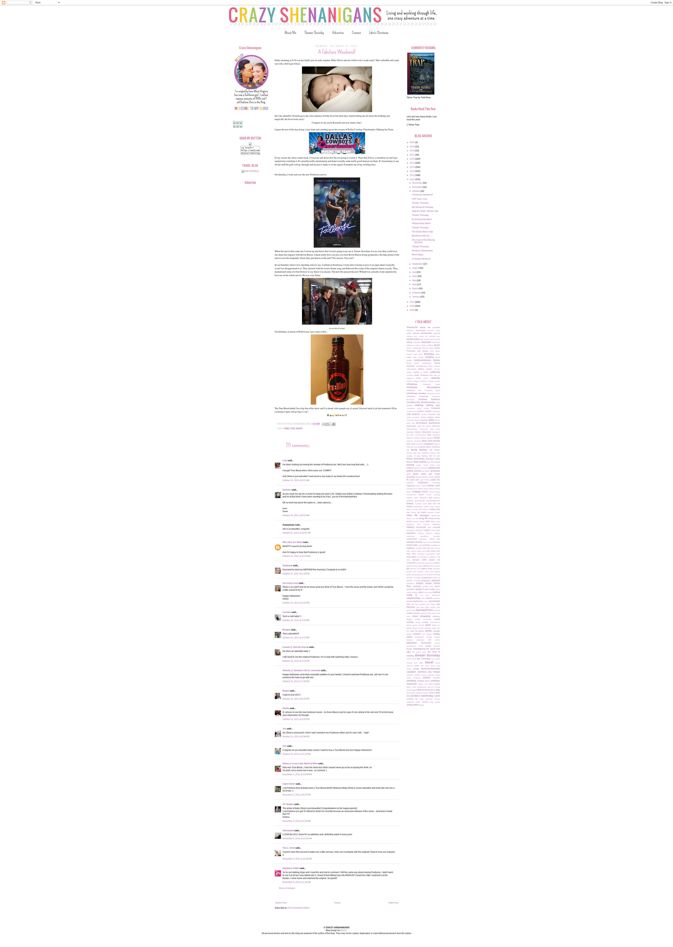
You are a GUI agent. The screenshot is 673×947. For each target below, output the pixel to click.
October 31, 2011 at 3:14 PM (296, 661)
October (416, 191)
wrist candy (435, 702)
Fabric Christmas (378, 32)
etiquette (410, 447)
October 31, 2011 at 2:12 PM (296, 603)
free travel (435, 462)
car (435, 375)
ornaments (411, 563)
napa (420, 545)
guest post (415, 480)
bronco (437, 369)
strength (436, 631)
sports (428, 625)
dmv (412, 435)
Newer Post (281, 903)
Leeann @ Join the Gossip (295, 647)
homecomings (434, 492)
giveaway (435, 471)
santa (427, 607)
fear (419, 453)
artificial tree (434, 336)
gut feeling (425, 480)
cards (418, 378)
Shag (429, 613)
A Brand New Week (421, 223)
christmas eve (414, 390)
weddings (435, 681)
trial (422, 666)
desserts (436, 426)
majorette (436, 524)
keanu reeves (412, 509)
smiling (417, 619)
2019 (412, 146)
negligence (435, 545)
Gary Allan (424, 468)
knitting (433, 509)
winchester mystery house (417, 693)
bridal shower (434, 366)
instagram (423, 498)
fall (408, 450)
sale (408, 604)
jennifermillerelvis (433, 501)
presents (436, 580)
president (410, 583)
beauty (425, 351)
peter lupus (418, 566)
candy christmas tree (423, 375)
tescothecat (411, 646)
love (428, 521)
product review (423, 583)
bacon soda (435, 339)
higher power (423, 489)
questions (411, 589)
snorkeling (427, 619)
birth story (418, 354)
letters (409, 515)
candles (410, 375)
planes (437, 572)
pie (408, 568)
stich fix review (417, 631)
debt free (411, 423)
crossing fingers (413, 420)
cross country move (430, 417)
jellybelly (410, 501)
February (416, 292)
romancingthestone (415, 601)
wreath (425, 702)
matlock (426, 530)
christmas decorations (423, 387)
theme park (411, 659)
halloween (423, 482)
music (409, 545)
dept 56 (421, 426)
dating (431, 420)
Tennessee (426, 643)
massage (410, 530)
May (414, 280)
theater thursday (427, 655)
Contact (356, 32)
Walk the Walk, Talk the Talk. (425, 211)
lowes (433, 521)
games (417, 468)
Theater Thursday (314, 32)
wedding (411, 680)
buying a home (420, 372)
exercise (422, 447)
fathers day (411, 453)
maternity (418, 530)
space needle (418, 625)
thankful (436, 646)
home (425, 492)
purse (437, 586)
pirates (409, 572)
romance (436, 598)
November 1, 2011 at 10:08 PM (297, 774)
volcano (410, 675)
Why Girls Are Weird (293, 542)
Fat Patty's (434, 450)
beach (437, 345)
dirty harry (435, 429)
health (437, 486)
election (410, 441)
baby (416, 339)
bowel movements (422, 363)
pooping (415, 575)
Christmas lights (432, 390)
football (422, 462)
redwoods (436, 595)
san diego (431, 604)
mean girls (435, 530)
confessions (411, 411)
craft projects (413, 414)
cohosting (410, 408)
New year (421, 551)
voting (424, 675)
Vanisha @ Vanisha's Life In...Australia (301, 670)
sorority (425, 622)
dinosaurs (424, 429)
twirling (416, 669)
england (436, 444)
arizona (410, 336)
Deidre (286, 708)
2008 (412, 310)
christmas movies (416, 393)
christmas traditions (429, 399)
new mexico (412, 551)
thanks (409, 649)
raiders (421, 592)
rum (425, 601)
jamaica (437, 498)
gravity (431, 477)
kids (420, 509)
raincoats (428, 592)
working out (412, 699)
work (437, 695)
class (438, 402)
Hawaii (430, 485)
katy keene (435, 507)
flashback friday (433, 459)
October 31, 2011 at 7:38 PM (296, 681)
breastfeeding (421, 366)
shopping (425, 616)
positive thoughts (414, 578)
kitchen (426, 509)
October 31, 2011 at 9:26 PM (296, 719)
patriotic (410, 566)
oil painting (421, 557)
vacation (411, 671)
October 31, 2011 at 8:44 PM (296, 699)
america (430, 330)
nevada (419, 548)
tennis (437, 643)
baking (409, 342)
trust (438, 666)
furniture (410, 468)
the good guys (419, 652)
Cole (285, 460)
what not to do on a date (428, 690)
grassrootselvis (422, 477)
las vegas (421, 512)
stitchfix (428, 631)
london (415, 521)
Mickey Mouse (425, 533)
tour (415, 663)
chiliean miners (434, 381)
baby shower (424, 339)
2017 (412, 155)
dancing (424, 420)
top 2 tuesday (423, 658)
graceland (411, 477)
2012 (412, 175)
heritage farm (412, 489)
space (409, 625)
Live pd (415, 518)
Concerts (435, 408)
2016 (412, 159)
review (429, 598)
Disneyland (426, 432)
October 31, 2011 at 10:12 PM (297, 754)
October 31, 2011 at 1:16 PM (296, 573)
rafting (414, 592)
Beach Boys (428, 348)
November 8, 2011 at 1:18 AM (297, 882)
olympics (416, 560)
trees (417, 666)
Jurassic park (421, 504)
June (414, 276)
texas (421, 646)
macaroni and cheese (418, 524)
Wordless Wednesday (422, 250)
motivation (423, 539)
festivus (433, 453)
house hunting (433, 495)
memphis (411, 533)
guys (433, 479)
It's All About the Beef (421, 219)
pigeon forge (426, 568)
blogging (429, 357)
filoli (430, 456)
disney (418, 432)
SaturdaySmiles (424, 610)
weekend (412, 683)
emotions (420, 444)
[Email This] (324, 424)
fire (434, 456)
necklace (426, 545)
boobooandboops (422, 360)
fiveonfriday (419, 459)
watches (431, 675)
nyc (438, 554)
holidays (416, 491)
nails (415, 545)
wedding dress (423, 681)
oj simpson (431, 557)
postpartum (426, 577)
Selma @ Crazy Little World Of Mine (300, 763)
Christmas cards (431, 384)
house (421, 494)
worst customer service (429, 699)
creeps (424, 414)
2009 (412, 306)
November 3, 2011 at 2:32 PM (297, 821)
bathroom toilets (413, 345)
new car (426, 548)
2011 (412, 179)
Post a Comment (287, 888)
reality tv (412, 595)
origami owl (434, 560)
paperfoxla (429, 563)
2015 (412, 163)
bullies (409, 372)
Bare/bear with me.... (421, 235)
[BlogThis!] (327, 424)
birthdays (429, 353)
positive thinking (433, 575)
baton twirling (427, 345)
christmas (412, 384)
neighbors (411, 548)
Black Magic (417, 254)
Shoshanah (288, 830)
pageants (420, 563)
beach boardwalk (414, 348)
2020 (412, 142)
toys (421, 663)
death (437, 420)
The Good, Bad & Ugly (422, 231)
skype (409, 619)
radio (432, 589)
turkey (409, 669)
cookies (420, 411)
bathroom (436, 342)
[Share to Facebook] (334, 424)
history (431, 489)
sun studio (426, 634)
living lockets (434, 518)
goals (415, 474)
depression (411, 426)
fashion (423, 449)
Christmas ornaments (417, 396)
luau (438, 521)
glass (409, 474)
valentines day (424, 672)
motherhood (412, 539)
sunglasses (419, 637)
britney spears (425, 369)
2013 (412, 171)
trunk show (430, 666)
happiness (411, 486)
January (416, 296)
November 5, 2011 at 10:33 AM (297, 838)
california (435, 372)
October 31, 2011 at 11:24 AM (296, 556)
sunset (437, 637)
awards (410, 339)
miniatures (411, 536)
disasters (410, 432)
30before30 (412, 327)
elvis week (411, 444)
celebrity (435, 378)
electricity (417, 441)
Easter (437, 437)
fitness (410, 459)
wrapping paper (413, 702)
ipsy (430, 497)
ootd (424, 560)
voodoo (417, 675)
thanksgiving (419, 649)
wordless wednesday (422, 695)
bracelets (410, 366)
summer (417, 634)
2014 (412, 167)
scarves (437, 610)
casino (425, 378)
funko (425, 465)
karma (426, 507)
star (285, 746)
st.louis (420, 628)
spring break (412, 628)
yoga (422, 705)
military (437, 533)
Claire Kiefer (289, 784)
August (415, 268)
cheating (423, 381)
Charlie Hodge (413, 381)
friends (410, 464)
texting (428, 646)
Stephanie (288, 565)
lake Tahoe (411, 512)
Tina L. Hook (289, 848)
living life (423, 518)
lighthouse (435, 515)
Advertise (338, 32)
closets (409, 405)
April (414, 284)
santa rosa (411, 610)
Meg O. (344, 930)
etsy (416, 447)
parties (437, 563)
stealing (427, 628)
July (414, 272)
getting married (414, 471)
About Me (290, 32)
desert (428, 426)
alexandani (420, 330)
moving (418, 542)
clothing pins (433, 405)
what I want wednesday (417, 687)
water (438, 675)
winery (432, 693)
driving (423, 438)
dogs (429, 435)
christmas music (433, 393)
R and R (426, 589)
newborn (420, 554)
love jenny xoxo (290, 583)
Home (337, 903)
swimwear (420, 640)
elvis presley (434, 441)
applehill (436, 333)
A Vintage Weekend (421, 259)
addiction (410, 330)
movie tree (434, 539)
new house (435, 548)
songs (417, 622)
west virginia (434, 684)
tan (430, 640)
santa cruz (435, 607)
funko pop (435, 465)
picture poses (434, 566)
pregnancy (425, 580)
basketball (426, 342)
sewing (423, 613)
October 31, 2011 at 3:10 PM (296, 637)
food (293, 428)
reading (436, 592)
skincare (436, 616)
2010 (412, 302)
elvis (424, 440)
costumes (436, 411)
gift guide (426, 471)
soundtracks (435, 622)
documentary (420, 435)
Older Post (393, 903)
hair (438, 480)
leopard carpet (433, 512)
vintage (436, 672)
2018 (412, 150)
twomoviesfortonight (430, 668)
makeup (410, 527)
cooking (428, 411)
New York (411, 554)
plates (409, 575)
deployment (434, 423)
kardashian (418, 507)
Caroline (287, 612)
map (429, 527)
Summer (287, 490)
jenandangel (420, 501)
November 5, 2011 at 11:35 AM (297, 859)
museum (436, 542)
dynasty (430, 438)
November (417, 187)
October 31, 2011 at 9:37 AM (296, 480)
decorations (421, 423)
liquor (409, 518)
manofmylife (421, 527)
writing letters (413, 705)
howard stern (412, 498)
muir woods (427, 542)
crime (409, 417)
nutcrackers (430, 554)
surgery (410, 640)
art (426, 336)
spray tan (436, 625)
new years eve (433, 551)
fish (438, 456)
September (417, 264)
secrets (416, 613)
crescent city (434, 414)
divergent (436, 432)
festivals (425, 453)
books (436, 360)
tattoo (437, 640)
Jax (284, 728)
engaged (428, 444)
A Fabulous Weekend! (422, 194)
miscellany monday (430, 536)
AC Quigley (288, 804)
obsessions (411, 557)
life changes (421, 515)
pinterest (436, 569)
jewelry (410, 503)
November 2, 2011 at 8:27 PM (297, 795)
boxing (437, 363)
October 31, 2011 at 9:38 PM (296, 736)
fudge (418, 465)
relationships (414, 598)
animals (416, 333)
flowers (410, 462)
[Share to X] (330, 424)
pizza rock (429, 572)
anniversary (426, 333)
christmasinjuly (428, 402)
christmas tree (413, 402)
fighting (425, 456)
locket (409, 521)
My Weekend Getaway (422, 207)
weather (427, 677)
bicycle (409, 354)
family (287, 428)
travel (429, 662)
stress (409, 634)
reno (423, 598)
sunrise (429, 637)
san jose (420, 607)
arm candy (419, 336)
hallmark (410, 483)
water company (414, 678)
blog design (418, 357)
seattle (409, 613)
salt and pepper (418, 604)
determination (412, 429)
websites (436, 678)
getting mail (434, 468)
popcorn (423, 575)
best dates (435, 351)
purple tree (428, 586)
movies (299, 428)
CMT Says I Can (419, 199)
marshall (436, 527)
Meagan (286, 630)
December (417, 183)
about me (425, 327)
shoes (415, 616)
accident (436, 327)
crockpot (415, 417)
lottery (422, 521)
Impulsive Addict (291, 868)
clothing (419, 405)
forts (428, 462)
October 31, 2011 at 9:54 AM (296, 515)
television (412, 642)
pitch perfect (418, 572)
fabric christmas (433, 447)
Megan (286, 691)
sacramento (434, 601)
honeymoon (411, 495)
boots (409, 363)
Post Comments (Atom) (299, 908)
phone (426, 566)
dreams (416, 438)
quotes (419, 589)
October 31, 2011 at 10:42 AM (297, 533)
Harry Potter (421, 486)
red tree (424, 595)
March (415, 288)
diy (408, 435)
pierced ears (415, 569)
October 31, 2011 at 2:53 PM (296, 620)
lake (438, 509)
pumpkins (417, 586)
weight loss (423, 684)
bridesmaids (411, 369)
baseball (416, 342)
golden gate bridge (430, 474)
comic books (423, 408)
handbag (436, 483)
